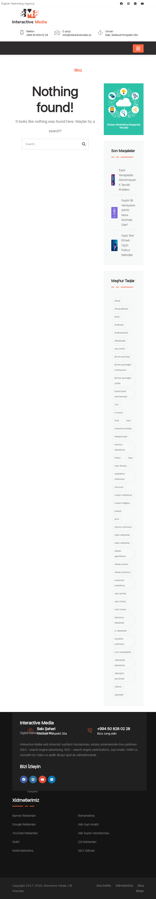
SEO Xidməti (86, 850)
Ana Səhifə (103, 885)
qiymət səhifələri (123, 527)
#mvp (117, 301)
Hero (128, 420)
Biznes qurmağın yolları (123, 381)
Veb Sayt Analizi (88, 824)
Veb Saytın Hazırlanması (93, 833)
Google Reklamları (24, 824)
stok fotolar (120, 609)
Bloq (141, 885)
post (117, 519)
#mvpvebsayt (121, 309)
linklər (118, 458)
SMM (15, 842)
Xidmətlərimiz (124, 885)
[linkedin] (133, 3)
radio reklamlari (122, 535)
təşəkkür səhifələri (119, 641)
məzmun (119, 487)
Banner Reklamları (24, 815)
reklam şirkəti (121, 564)
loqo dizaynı (121, 466)
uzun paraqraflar (123, 652)
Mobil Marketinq (22, 850)
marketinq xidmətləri (120, 476)
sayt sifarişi (120, 601)
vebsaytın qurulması (120, 676)
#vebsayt (119, 324)
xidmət (118, 686)
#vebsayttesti (121, 332)
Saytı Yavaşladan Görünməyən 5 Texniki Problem (127, 179)
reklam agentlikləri (120, 554)
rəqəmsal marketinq (120, 583)
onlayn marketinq (123, 495)
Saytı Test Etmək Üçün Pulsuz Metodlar (127, 245)
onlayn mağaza (122, 503)
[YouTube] (140, 3)
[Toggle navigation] (138, 48)
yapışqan (119, 694)
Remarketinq (86, 815)
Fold (117, 420)
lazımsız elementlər (120, 447)
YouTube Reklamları (25, 833)
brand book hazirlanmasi (121, 394)
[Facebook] (119, 3)
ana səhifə (120, 348)
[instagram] (126, 3)
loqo (130, 458)
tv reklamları (121, 630)
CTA (117, 404)
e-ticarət (119, 412)
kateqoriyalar (121, 436)
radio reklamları (122, 543)
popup (118, 511)
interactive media (123, 428)
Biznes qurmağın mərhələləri (123, 367)
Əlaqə (140, 891)
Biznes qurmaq (122, 356)
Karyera (32, 791)
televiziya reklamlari (119, 620)
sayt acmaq (120, 593)
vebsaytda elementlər (120, 663)
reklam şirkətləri (123, 572)
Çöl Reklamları (87, 842)
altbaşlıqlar (120, 340)
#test (117, 317)
